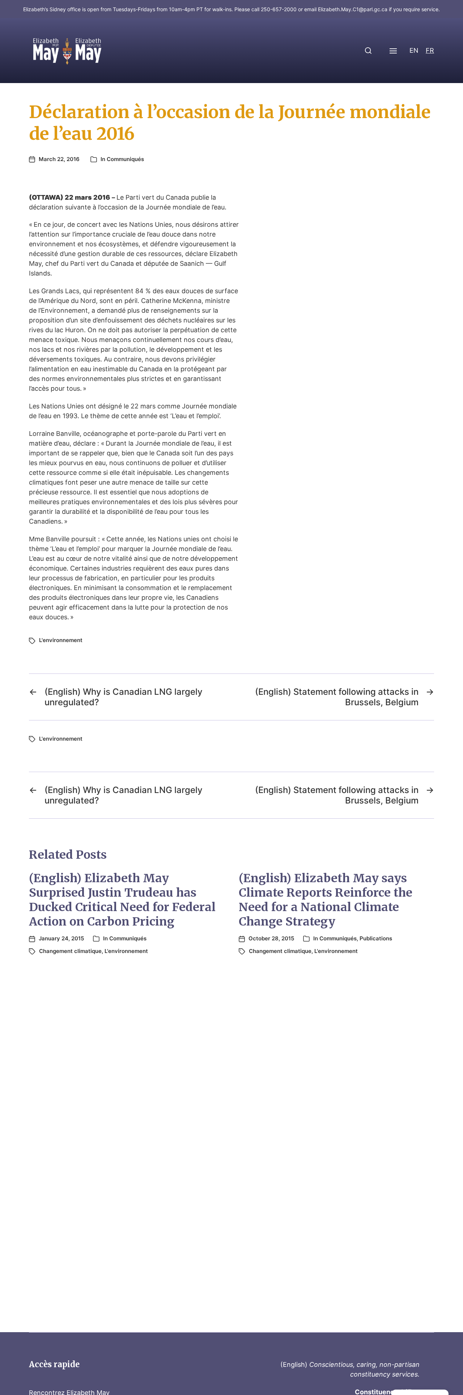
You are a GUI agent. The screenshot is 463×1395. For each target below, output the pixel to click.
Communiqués (125, 159)
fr (430, 50)
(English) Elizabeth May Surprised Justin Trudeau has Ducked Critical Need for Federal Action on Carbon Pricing (122, 900)
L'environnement (60, 640)
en (414, 50)
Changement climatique (70, 951)
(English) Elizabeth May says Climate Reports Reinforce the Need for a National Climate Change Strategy (325, 900)
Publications (376, 938)
